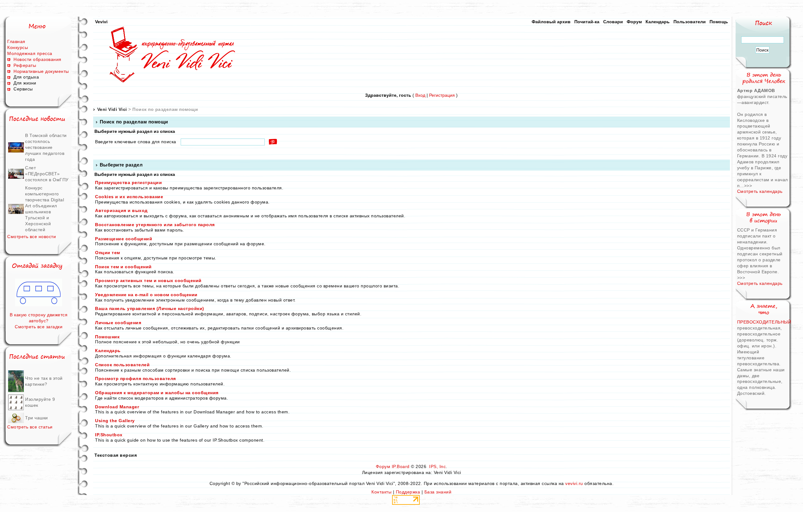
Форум (634, 21)
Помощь (719, 21)
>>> (748, 185)
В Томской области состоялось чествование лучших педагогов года (46, 147)
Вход (420, 95)
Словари (613, 21)
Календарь (658, 21)
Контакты (381, 491)
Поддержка (408, 491)
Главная (16, 41)
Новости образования (37, 59)
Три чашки (36, 417)
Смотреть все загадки (38, 326)
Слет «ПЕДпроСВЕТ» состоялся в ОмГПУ (47, 173)
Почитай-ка (586, 21)
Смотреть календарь (760, 191)
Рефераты (24, 65)
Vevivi (101, 21)
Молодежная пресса (29, 53)
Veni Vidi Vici (112, 109)
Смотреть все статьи (30, 426)
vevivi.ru (574, 483)
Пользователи (689, 21)
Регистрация (442, 95)
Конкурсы (17, 47)
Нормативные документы (41, 71)
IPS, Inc (437, 466)
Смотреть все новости (31, 236)
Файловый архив (551, 21)
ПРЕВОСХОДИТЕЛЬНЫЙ (764, 321)
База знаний (438, 491)
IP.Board (401, 466)
